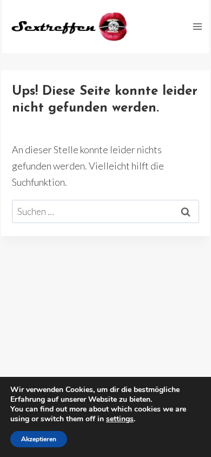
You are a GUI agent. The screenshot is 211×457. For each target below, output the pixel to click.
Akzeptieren (38, 439)
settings (120, 419)
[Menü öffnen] (197, 26)
